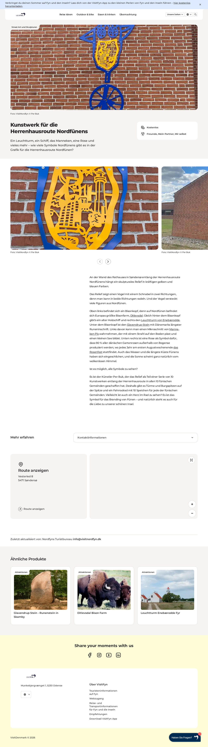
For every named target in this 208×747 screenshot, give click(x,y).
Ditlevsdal (136, 315)
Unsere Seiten (174, 14)
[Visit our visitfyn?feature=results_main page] (109, 655)
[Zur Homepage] (20, 14)
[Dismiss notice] (200, 4)
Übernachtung (127, 14)
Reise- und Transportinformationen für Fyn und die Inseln (103, 706)
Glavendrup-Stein (138, 324)
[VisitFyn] (31, 676)
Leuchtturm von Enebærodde (160, 320)
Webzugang (96, 698)
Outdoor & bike (85, 14)
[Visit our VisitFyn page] (89, 655)
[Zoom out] (192, 513)
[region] (144, 486)
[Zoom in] (192, 504)
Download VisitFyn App (103, 718)
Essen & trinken (107, 14)
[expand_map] (191, 460)
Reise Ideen (66, 14)
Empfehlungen (98, 714)
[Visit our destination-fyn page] (118, 655)
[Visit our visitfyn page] (99, 655)
